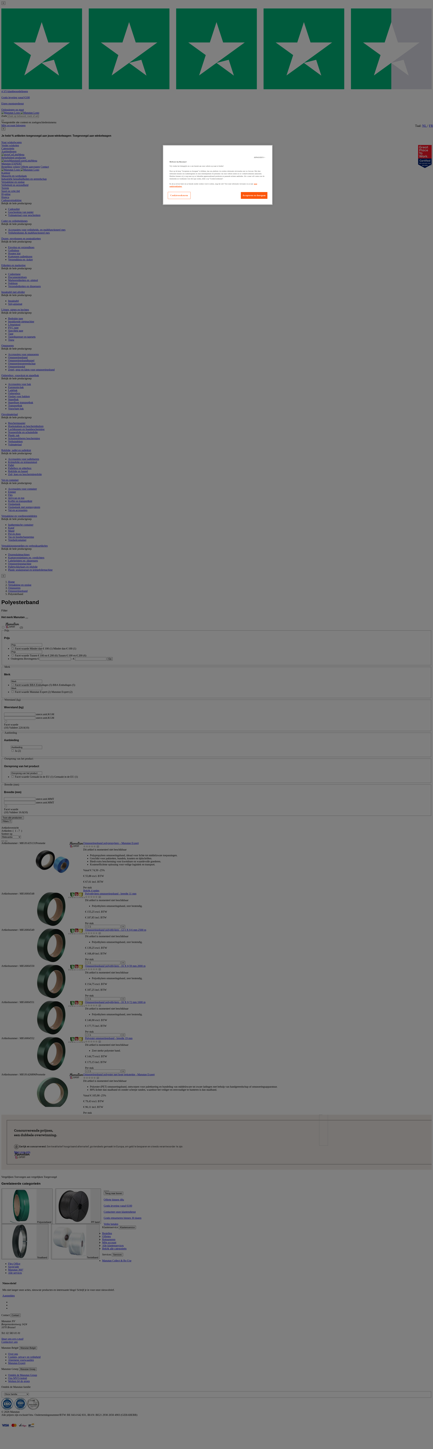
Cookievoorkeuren (179, 195)
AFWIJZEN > (259, 157)
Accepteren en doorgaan (254, 195)
